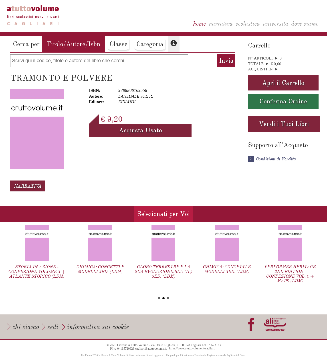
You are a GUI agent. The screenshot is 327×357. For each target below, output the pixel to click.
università (275, 23)
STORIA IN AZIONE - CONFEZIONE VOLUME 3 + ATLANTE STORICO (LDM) (36, 271)
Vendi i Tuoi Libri (284, 124)
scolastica (248, 23)
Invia (226, 60)
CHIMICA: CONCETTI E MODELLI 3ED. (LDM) (100, 269)
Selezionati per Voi (163, 214)
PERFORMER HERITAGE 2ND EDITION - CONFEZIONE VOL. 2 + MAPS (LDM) (290, 273)
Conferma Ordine (283, 101)
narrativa (221, 23)
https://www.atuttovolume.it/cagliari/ (192, 348)
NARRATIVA (28, 186)
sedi (52, 327)
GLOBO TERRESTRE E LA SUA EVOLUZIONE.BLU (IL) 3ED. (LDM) (163, 271)
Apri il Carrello (283, 83)
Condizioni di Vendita (276, 158)
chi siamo (25, 327)
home (199, 23)
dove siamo (305, 23)
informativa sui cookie (98, 327)
